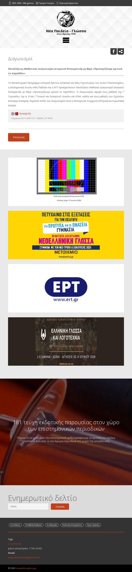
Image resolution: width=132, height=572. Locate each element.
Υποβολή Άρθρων (33, 525)
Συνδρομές (52, 525)
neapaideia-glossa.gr (25, 568)
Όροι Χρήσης (93, 525)
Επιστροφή (18, 137)
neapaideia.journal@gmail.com (24, 557)
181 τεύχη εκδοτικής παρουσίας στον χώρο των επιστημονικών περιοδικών (66, 425)
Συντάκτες (15, 525)
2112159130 (14, 543)
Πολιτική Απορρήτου (72, 525)
